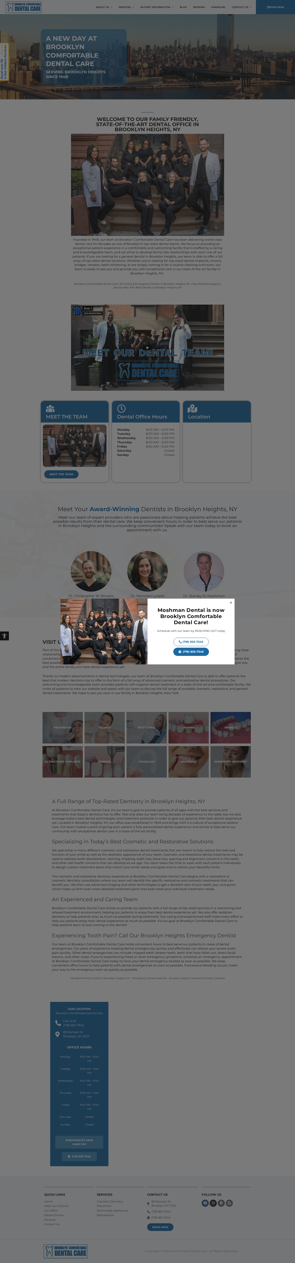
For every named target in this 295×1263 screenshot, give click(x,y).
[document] (147, 631)
